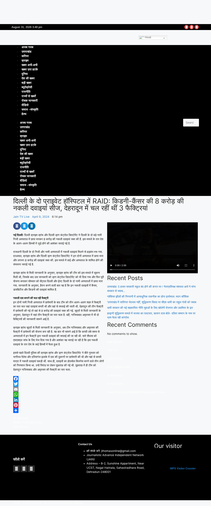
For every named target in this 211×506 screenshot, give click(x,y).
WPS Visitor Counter (183, 468)
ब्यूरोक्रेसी (27, 87)
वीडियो (25, 105)
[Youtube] (197, 27)
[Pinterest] (58, 405)
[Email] (58, 389)
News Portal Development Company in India (136, 392)
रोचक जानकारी (30, 100)
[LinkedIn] (58, 399)
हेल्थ (24, 114)
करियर (25, 56)
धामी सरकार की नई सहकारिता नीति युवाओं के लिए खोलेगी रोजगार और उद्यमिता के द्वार (150, 307)
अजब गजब (27, 47)
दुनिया (25, 74)
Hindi (147, 37)
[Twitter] (191, 27)
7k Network (20, 418)
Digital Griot (115, 358)
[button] (191, 116)
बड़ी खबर (26, 82)
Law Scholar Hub (118, 367)
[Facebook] (186, 27)
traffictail (78, 503)
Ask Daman (20, 426)
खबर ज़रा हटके (30, 69)
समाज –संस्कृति (30, 109)
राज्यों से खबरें (29, 96)
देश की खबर (28, 78)
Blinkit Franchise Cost (27, 422)
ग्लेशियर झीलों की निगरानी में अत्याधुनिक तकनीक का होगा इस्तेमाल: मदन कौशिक (148, 296)
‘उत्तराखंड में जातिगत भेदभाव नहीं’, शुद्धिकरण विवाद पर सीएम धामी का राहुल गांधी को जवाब (151, 302)
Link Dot (112, 350)
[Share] (58, 410)
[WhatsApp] (58, 394)
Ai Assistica (114, 375)
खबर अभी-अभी (29, 65)
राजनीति (26, 91)
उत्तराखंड (26, 51)
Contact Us (85, 444)
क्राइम (25, 60)
